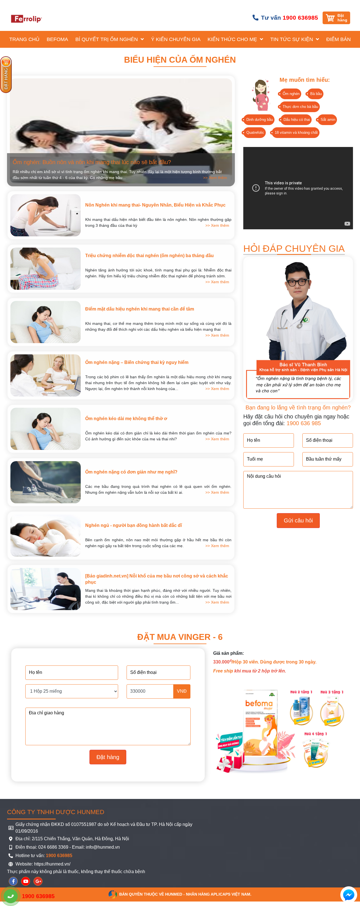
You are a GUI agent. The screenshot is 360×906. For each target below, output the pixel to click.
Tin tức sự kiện (292, 39)
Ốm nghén (291, 94)
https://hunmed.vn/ (51, 864)
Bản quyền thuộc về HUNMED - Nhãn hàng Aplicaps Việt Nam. (185, 894)
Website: (24, 864)
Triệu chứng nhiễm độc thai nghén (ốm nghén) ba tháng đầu (149, 255)
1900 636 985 (304, 423)
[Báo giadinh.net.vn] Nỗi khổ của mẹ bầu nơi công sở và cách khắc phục (156, 579)
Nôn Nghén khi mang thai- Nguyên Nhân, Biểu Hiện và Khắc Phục (155, 205)
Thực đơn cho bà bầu (300, 107)
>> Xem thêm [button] (215, 177)
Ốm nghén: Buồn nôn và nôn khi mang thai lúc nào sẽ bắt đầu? (92, 162)
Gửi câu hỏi (298, 520)
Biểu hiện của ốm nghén (180, 59)
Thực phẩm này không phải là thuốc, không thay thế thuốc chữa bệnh (76, 871)
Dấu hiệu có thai (297, 119)
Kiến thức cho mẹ (233, 39)
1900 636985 (300, 17)
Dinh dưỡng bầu (259, 119)
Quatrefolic (255, 132)
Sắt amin (328, 119)
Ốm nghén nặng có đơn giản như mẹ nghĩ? (131, 472)
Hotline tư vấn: (43, 855)
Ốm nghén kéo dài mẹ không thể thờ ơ (126, 418)
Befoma (57, 39)
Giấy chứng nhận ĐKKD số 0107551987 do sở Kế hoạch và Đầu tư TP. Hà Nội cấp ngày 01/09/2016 (103, 827)
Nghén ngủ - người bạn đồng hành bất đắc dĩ (133, 525)
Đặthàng (342, 17)
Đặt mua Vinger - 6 (180, 637)
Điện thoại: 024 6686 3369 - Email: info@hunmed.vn (67, 847)
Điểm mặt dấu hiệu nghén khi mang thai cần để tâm (139, 309)
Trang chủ (24, 39)
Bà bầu (316, 94)
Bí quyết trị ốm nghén (107, 39)
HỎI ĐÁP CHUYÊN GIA (294, 248)
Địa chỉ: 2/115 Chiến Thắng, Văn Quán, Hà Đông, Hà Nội (72, 838)
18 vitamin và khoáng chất (296, 132)
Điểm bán (338, 39)
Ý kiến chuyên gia (176, 39)
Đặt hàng (107, 757)
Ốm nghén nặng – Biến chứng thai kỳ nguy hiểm (136, 362)
